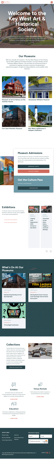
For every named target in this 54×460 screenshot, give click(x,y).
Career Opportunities (7, 440)
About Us (16, 435)
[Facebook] (47, 453)
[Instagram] (50, 453)
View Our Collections (15, 367)
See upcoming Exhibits (11, 222)
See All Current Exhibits (11, 219)
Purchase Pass (33, 188)
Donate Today (5, 435)
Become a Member (34, 171)
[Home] (9, 2)
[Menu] (52, 2)
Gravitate (11, 454)
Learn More (14, 399)
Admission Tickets (33, 166)
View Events (33, 269)
